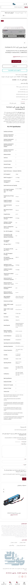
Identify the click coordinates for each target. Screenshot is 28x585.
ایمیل (24, 464)
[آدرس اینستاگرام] (17, 80)
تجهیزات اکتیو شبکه (19, 13)
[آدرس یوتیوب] (15, 80)
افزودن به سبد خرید (16, 61)
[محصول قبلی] (5, 15)
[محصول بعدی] (2, 15)
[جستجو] (2, 7)
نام (25, 459)
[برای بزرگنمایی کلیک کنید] (24, 42)
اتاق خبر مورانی (22, 542)
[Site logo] (14, 4)
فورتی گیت (7, 77)
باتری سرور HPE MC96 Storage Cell (14, 513)
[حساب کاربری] (1, 4)
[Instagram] (25, 576)
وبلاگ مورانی (11, 545)
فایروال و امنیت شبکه (9, 13)
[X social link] (16, 1)
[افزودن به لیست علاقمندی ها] (3, 489)
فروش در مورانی (14, 542)
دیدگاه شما (23, 444)
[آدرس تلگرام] (11, 1)
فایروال (11, 77)
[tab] (22, 103)
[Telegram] (22, 576)
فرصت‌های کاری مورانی (21, 545)
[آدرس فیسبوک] (17, 1)
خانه (25, 13)
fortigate (18, 77)
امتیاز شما (23, 441)
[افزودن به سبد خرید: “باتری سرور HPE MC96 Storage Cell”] (3, 492)
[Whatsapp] (19, 576)
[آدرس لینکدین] (12, 1)
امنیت (15, 77)
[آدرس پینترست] (14, 1)
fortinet (22, 77)
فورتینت (3, 77)
